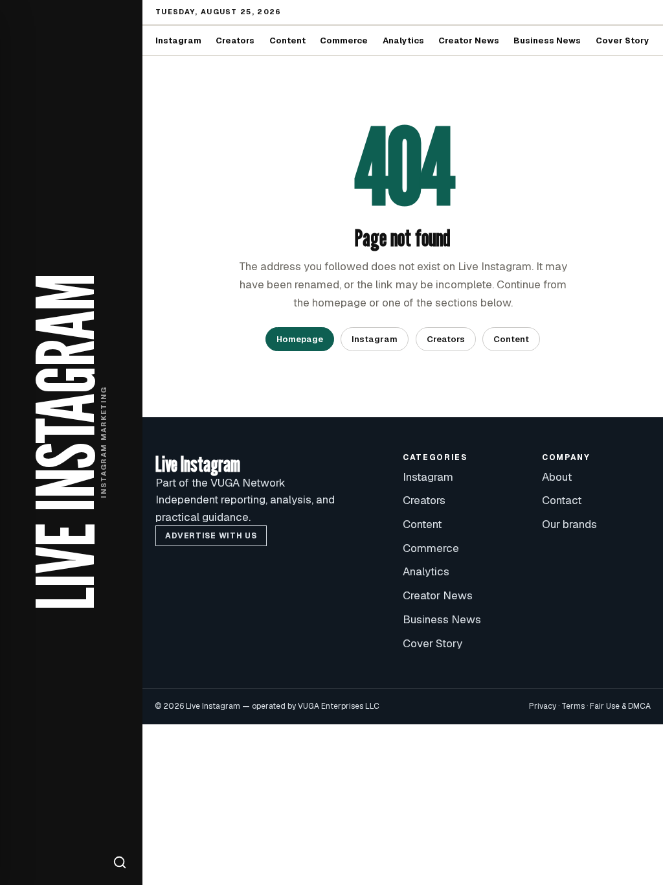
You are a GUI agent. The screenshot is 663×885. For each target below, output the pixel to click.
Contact (561, 500)
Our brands (569, 524)
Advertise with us (210, 536)
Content (287, 40)
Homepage (299, 339)
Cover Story (622, 40)
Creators (235, 40)
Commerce (344, 40)
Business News (547, 40)
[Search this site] (119, 862)
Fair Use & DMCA (620, 706)
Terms (573, 706)
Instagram (178, 40)
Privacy (542, 706)
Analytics (403, 40)
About (557, 477)
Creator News (468, 40)
